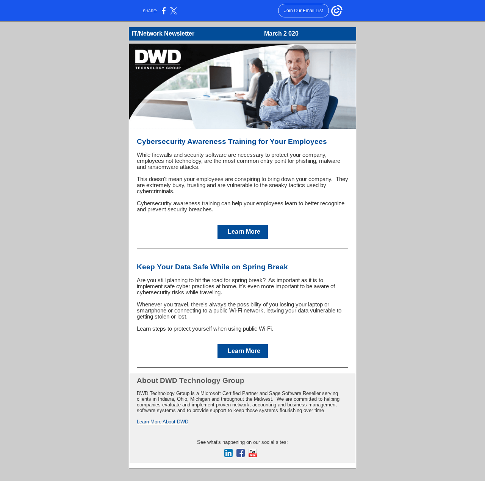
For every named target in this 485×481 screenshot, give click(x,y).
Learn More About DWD (162, 422)
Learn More (244, 231)
